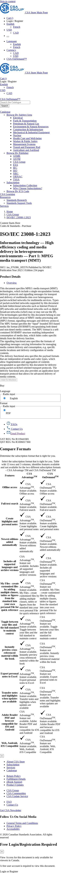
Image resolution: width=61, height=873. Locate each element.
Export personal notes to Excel (10, 675)
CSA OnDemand (50, 475)
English (17, 44)
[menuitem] (37, 117)
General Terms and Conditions (22, 823)
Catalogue (12, 770)
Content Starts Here (10, 223)
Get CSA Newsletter (10, 810)
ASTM (16, 159)
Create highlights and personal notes (10, 521)
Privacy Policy (14, 826)
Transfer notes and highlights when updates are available (10, 697)
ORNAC (17, 176)
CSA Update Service (17, 796)
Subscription (13, 764)
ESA (15, 164)
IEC (15, 167)
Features (9, 475)
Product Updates (15, 784)
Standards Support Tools (19, 203)
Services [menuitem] (4, 206)
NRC (16, 173)
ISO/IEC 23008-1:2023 (19, 217)
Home (10, 211)
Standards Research (17, 200)
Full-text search (9, 503)
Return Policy (14, 776)
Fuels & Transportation (25, 120)
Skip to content (7, 1)
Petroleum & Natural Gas (26, 123)
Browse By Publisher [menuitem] (17, 153)
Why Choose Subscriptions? (27, 188)
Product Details (10, 276)
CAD (16, 32)
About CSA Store (16, 761)
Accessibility (13, 829)
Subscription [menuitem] (13, 182)
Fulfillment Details (16, 779)
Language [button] (12, 41)
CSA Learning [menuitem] (7, 194)
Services (11, 767)
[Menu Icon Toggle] (8, 36)
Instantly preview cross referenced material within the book (9, 653)
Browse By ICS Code (18, 191)
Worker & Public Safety (25, 141)
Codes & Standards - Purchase (15, 226)
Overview (12, 282)
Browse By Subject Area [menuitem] (19, 114)
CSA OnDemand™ (17, 59)
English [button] (10, 24)
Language (5, 391)
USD (9, 29)
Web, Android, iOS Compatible (9, 744)
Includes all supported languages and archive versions (10, 565)
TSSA (16, 179)
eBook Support (14, 782)
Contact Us (12, 804)
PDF (8, 413)
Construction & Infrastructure (28, 129)
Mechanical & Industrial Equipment (31, 132)
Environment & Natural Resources (30, 126)
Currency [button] (11, 50)
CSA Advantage (29, 475)
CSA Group (19, 161)
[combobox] (15, 102)
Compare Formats (15, 449)
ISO (15, 170)
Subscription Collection (25, 185)
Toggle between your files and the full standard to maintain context (9, 627)
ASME (16, 156)
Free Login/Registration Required (28, 844)
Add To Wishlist (8, 380)
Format (3, 403)
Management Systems (24, 144)
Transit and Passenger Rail (26, 147)
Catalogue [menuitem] (5, 111)
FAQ (9, 801)
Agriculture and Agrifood (26, 150)
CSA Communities (16, 793)
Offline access (9, 487)
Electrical (18, 117)
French (16, 26)
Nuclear (17, 135)
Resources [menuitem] (5, 197)
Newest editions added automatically (9, 542)
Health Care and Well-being (27, 138)
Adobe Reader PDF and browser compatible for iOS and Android (10, 722)
